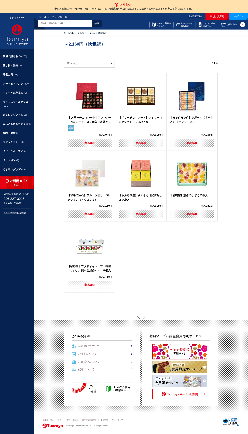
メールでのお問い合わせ (15, 213)
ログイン (238, 16)
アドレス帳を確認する (209, 24)
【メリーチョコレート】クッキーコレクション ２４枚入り (140, 119)
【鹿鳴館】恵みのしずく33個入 (189, 195)
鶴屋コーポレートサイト (53, 420)
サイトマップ (117, 420)
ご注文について (87, 353)
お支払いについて (89, 361)
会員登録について (89, 346)
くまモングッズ (14, 169)
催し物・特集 (12, 65)
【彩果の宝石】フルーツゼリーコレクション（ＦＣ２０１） (89, 197)
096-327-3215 (14, 199)
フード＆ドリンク (16, 83)
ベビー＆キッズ (14, 151)
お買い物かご (235, 24)
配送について (86, 369)
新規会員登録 (217, 16)
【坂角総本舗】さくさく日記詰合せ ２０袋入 (141, 197)
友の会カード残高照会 (187, 24)
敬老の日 (10, 74)
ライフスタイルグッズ (15, 103)
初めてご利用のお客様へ (164, 24)
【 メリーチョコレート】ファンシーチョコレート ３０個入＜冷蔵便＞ (90, 119)
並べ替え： (73, 63)
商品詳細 (89, 143)
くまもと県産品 (15, 92)
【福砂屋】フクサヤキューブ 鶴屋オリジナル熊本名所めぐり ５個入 (89, 268)
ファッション (13, 142)
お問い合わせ (72, 420)
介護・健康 (12, 132)
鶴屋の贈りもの (15, 56)
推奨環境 (104, 420)
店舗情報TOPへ (195, 16)
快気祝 (81, 33)
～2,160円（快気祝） (97, 33)
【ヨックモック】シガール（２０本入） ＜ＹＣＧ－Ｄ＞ (191, 119)
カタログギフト (15, 114)
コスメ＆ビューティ (17, 123)
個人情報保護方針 (89, 420)
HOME (70, 33)
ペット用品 (11, 160)
